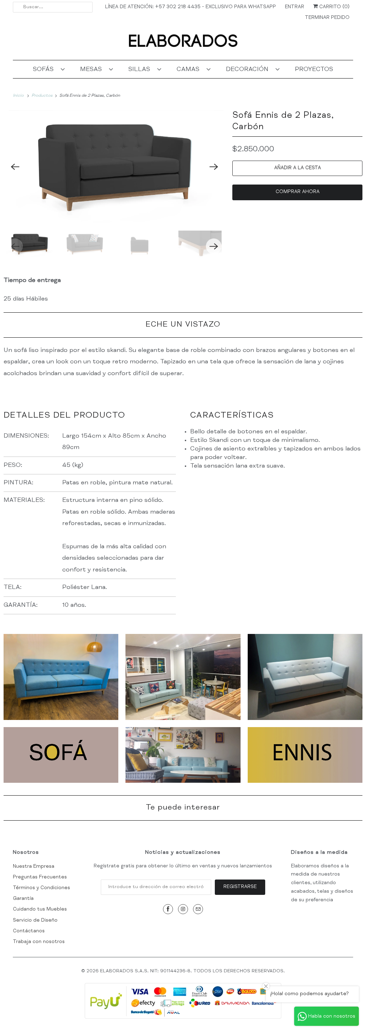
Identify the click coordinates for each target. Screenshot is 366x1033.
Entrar (294, 7)
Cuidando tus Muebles (40, 909)
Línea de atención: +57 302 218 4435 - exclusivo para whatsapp (190, 7)
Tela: (13, 587)
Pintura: (18, 483)
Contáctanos (29, 931)
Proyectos (314, 69)
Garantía (23, 898)
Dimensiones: (27, 436)
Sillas (141, 69)
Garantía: (21, 605)
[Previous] (15, 167)
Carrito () (334, 7)
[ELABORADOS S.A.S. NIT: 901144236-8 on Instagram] (183, 909)
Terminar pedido (327, 17)
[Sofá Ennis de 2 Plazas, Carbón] (114, 167)
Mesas (92, 69)
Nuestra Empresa (33, 866)
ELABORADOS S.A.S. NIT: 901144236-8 (145, 971)
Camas (190, 69)
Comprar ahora (298, 192)
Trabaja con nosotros (39, 941)
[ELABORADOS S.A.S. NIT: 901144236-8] (183, 43)
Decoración (249, 69)
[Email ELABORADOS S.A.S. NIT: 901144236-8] (198, 909)
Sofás (45, 69)
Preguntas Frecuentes (40, 877)
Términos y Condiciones (41, 888)
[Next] (214, 167)
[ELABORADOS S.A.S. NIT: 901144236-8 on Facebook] (168, 909)
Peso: (13, 465)
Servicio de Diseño (35, 920)
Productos (42, 96)
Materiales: (24, 500)
